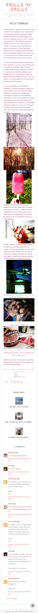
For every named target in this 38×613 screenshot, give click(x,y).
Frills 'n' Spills (19, 7)
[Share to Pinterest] (18, 382)
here (26, 77)
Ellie (9, 551)
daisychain (11, 452)
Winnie (10, 504)
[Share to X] (14, 382)
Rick (9, 465)
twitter (14, 74)
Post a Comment (11, 599)
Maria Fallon (12, 479)
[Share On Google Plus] (21, 382)
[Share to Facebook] (11, 382)
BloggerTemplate (28, 611)
